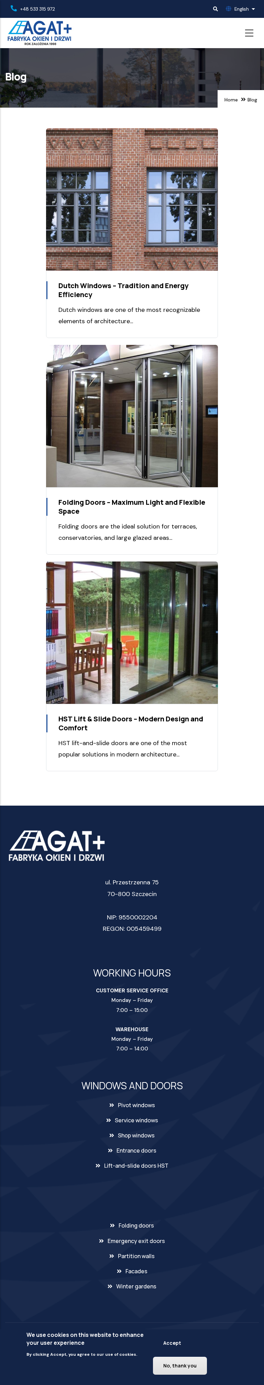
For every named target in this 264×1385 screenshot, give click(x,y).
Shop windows (136, 1135)
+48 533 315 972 (37, 9)
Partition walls (136, 1256)
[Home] (39, 33)
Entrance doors (136, 1150)
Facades (136, 1271)
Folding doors (136, 1225)
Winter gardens (136, 1286)
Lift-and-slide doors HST (136, 1165)
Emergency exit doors (136, 1241)
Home (231, 100)
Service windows (136, 1120)
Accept (172, 1343)
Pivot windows (136, 1105)
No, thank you (180, 1365)
